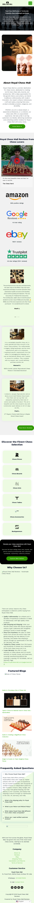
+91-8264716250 (21, 878)
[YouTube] (22, 887)
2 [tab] (17, 317)
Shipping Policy (17, 859)
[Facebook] (12, 887)
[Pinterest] (18, 887)
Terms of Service (17, 863)
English (21, 901)
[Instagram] (15, 887)
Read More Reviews (25, 428)
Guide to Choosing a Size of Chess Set (14, 690)
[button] (3, 167)
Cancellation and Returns (17, 861)
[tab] (17, 785)
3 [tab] (19, 317)
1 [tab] (15, 317)
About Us (17, 853)
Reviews (17, 855)
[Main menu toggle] (30, 3)
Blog (17, 857)
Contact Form (19, 882)
